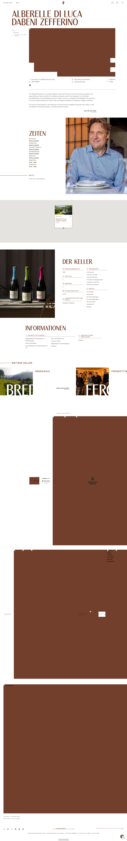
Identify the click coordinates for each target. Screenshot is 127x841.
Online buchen (90, 111)
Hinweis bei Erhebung (63, 839)
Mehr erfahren (62, 388)
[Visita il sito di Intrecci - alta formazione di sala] (101, 614)
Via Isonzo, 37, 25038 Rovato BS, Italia (43, 79)
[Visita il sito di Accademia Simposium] (93, 614)
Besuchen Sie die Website (82, 79)
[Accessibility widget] (122, 836)
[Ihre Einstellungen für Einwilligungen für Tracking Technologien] (124, 838)
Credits (122, 828)
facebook (30, 85)
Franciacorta (63, 4)
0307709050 (35, 82)
